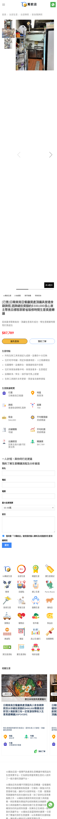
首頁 (4, 14)
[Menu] (3, 4)
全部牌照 (24, 14)
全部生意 (13, 14)
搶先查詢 (14, 341)
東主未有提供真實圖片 (35, 699)
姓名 (4, 468)
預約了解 (42, 341)
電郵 (4, 491)
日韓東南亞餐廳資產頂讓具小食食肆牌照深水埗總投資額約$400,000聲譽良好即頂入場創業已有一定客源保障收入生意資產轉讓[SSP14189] (23, 710)
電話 (4, 480)
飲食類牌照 (37, 14)
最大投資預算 (7, 503)
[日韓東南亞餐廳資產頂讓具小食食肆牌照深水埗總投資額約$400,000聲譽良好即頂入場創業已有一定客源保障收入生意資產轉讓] (24, 688)
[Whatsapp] (50, 804)
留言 (4, 514)
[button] (51, 155)
